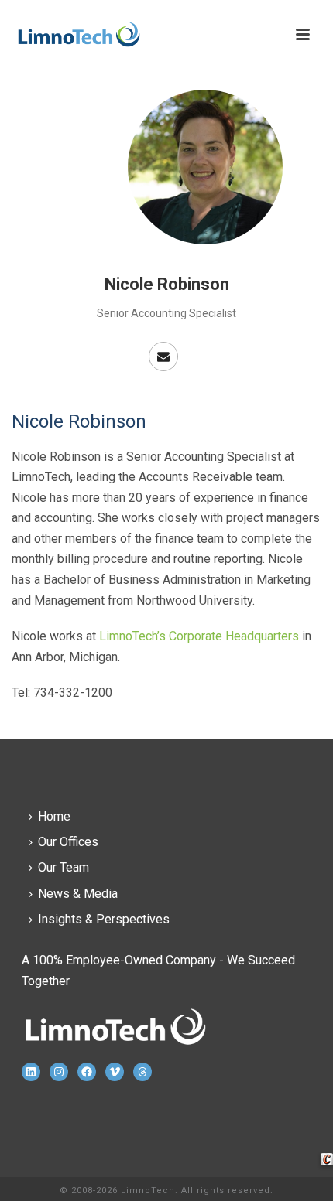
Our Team (63, 867)
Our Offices (68, 841)
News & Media (78, 893)
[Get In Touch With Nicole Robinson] (163, 356)
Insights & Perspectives (104, 919)
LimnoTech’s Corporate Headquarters (199, 636)
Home (54, 816)
